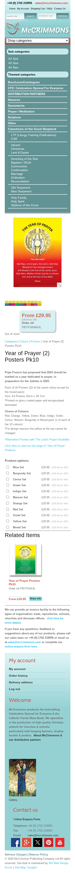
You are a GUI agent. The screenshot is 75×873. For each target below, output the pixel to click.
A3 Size (13, 63)
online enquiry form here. (21, 646)
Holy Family (18, 197)
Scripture (14, 117)
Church (24, 341)
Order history (18, 675)
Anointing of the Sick (24, 158)
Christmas (17, 148)
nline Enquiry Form (27, 819)
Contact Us (60, 8)
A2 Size (13, 58)
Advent (15, 145)
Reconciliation (20, 181)
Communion (19, 166)
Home (12, 8)
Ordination (18, 177)
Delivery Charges (16, 854)
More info (35, 598)
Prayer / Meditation (21, 111)
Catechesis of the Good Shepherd (32, 129)
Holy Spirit (17, 201)
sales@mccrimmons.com (51, 3)
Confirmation (19, 170)
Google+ (32, 867)
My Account (23, 8)
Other (12, 123)
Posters (35, 341)
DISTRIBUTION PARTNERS (26, 94)
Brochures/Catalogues (24, 82)
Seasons (14, 99)
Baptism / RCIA (21, 162)
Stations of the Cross (25, 205)
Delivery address (21, 682)
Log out (14, 689)
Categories (11, 341)
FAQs (49, 8)
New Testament (21, 191)
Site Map (20, 867)
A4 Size (13, 67)
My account (17, 669)
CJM (14, 138)
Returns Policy (38, 854)
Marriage (17, 173)
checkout (62, 16)
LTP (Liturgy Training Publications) (33, 135)
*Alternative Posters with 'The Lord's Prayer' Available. (37, 439)
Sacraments (16, 105)
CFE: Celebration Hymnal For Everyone (35, 88)
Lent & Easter (20, 152)
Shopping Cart (38, 8)
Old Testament (20, 187)
